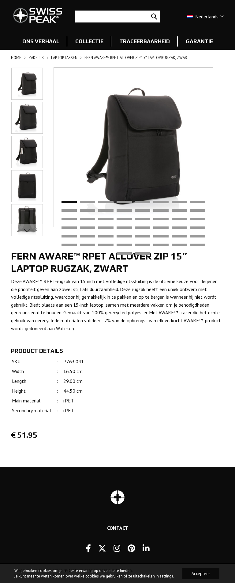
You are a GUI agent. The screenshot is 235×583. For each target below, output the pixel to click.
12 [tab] (124, 211)
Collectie (89, 41)
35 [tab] (106, 236)
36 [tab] (124, 236)
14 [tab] (161, 211)
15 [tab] (179, 211)
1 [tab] (69, 202)
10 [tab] (87, 211)
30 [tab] (161, 228)
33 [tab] (69, 236)
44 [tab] (124, 245)
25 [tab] (69, 228)
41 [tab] (69, 245)
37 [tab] (142, 236)
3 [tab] (106, 202)
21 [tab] (142, 219)
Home (16, 57)
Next (27, 230)
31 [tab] (179, 228)
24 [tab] (197, 219)
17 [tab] (69, 219)
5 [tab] (142, 202)
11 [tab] (106, 211)
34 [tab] (87, 236)
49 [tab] (124, 253)
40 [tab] (197, 236)
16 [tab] (197, 211)
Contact (117, 528)
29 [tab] (142, 228)
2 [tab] (87, 202)
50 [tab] (142, 253)
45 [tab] (142, 245)
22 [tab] (161, 219)
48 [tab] (197, 245)
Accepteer (201, 573)
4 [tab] (124, 202)
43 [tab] (106, 245)
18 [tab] (87, 219)
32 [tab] (197, 228)
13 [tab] (142, 211)
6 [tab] (161, 202)
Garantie (199, 41)
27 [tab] (106, 228)
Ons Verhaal (40, 41)
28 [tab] (124, 228)
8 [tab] (197, 202)
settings (166, 576)
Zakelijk (36, 57)
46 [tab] (161, 245)
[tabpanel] (133, 147)
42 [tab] (87, 245)
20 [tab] (124, 219)
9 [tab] (69, 211)
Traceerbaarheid (144, 41)
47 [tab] (179, 245)
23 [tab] (179, 219)
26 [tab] (87, 228)
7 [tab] (179, 202)
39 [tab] (179, 236)
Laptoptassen (64, 57)
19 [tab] (106, 219)
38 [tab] (161, 236)
